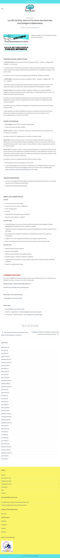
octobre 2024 (4, 383)
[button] (2, 9)
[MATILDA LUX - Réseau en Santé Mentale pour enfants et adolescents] (30, 9)
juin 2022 (3, 458)
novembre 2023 (5, 416)
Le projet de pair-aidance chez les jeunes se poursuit (15, 502)
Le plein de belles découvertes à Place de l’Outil (13, 505)
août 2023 (4, 425)
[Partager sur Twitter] (28, 326)
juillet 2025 (4, 371)
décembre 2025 (5, 359)
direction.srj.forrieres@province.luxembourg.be (16, 287)
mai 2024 (3, 398)
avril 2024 (4, 401)
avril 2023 (4, 437)
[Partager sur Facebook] (25, 326)
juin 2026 (3, 350)
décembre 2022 (5, 446)
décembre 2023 (5, 413)
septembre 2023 (5, 422)
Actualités (29, 18)
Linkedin (3, 528)
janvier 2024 (4, 410)
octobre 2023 (4, 419)
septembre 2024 (5, 386)
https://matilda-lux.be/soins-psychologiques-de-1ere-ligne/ (22, 169)
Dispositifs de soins (6, 484)
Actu (2, 490)
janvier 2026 (4, 356)
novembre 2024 (5, 380)
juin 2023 (3, 431)
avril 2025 (4, 374)
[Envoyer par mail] (31, 326)
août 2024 (4, 389)
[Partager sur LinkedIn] (37, 326)
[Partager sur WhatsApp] (23, 326)
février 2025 (4, 377)
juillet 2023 (4, 428)
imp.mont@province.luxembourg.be (14, 309)
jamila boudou (35, 27)
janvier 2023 (4, 443)
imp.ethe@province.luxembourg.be (13, 298)
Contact (3, 493)
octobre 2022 (4, 449)
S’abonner (3, 513)
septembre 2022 (5, 452)
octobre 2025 (4, 365)
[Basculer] (58, 478)
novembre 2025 (5, 362)
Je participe (4, 487)
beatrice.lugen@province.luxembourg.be (30, 312)
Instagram (4, 524)
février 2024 (4, 407)
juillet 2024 (4, 392)
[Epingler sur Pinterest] (34, 326)
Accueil (3, 475)
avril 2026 (4, 353)
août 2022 (4, 455)
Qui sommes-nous (6, 478)
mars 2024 (4, 404)
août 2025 (4, 368)
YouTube (3, 532)
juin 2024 (3, 395)
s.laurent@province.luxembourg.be (33, 314)
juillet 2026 (4, 347)
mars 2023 (4, 440)
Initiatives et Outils (6, 481)
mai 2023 (3, 434)
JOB (33, 18)
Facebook (3, 521)
